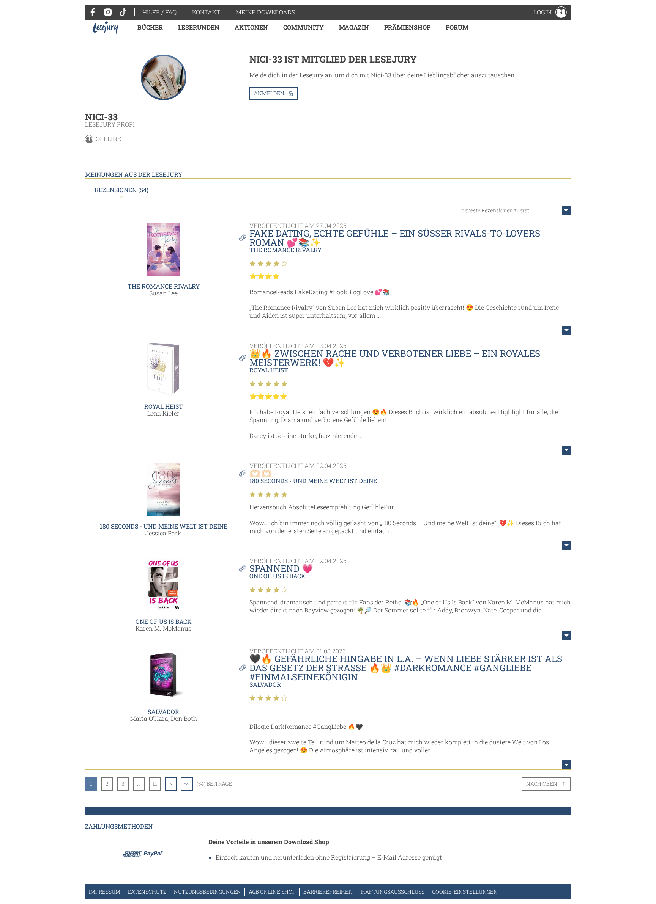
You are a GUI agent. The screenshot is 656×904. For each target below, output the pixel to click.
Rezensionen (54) (121, 190)
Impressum (104, 891)
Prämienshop (407, 27)
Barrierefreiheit (328, 891)
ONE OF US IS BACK (164, 621)
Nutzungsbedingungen (207, 891)
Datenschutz (147, 891)
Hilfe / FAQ (159, 12)
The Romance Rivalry (164, 286)
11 (155, 783)
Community (303, 27)
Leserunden (198, 27)
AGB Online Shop (272, 891)
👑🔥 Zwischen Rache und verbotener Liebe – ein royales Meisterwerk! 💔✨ (394, 358)
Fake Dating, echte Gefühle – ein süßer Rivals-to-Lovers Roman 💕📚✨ (394, 237)
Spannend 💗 (281, 568)
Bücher (150, 27)
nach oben (541, 783)
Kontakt (206, 12)
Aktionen (251, 27)
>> (186, 783)
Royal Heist (163, 406)
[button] (550, 12)
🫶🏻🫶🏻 (260, 473)
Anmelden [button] (269, 93)
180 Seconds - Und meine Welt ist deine (163, 526)
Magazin (354, 27)
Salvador (163, 712)
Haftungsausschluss (392, 891)
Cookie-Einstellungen (465, 891)
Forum (457, 27)
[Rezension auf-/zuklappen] (566, 330)
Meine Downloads (265, 12)
